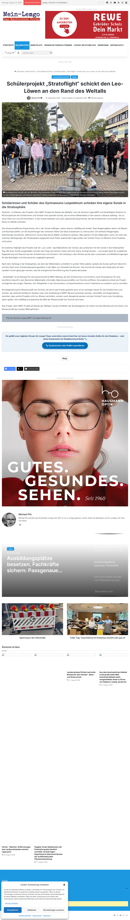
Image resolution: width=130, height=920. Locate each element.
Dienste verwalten (11, 903)
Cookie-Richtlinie (25, 915)
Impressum (47, 915)
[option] (65, 565)
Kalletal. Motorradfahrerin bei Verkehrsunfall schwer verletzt (66, 3)
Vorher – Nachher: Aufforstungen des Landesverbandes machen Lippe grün (16, 849)
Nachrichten (22, 45)
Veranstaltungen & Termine (58, 45)
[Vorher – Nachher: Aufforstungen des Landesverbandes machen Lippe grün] (16, 749)
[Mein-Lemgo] (21, 16)
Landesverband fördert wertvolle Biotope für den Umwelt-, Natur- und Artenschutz (81, 674)
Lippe (74, 77)
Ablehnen (31, 910)
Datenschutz (37, 915)
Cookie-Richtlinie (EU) (85, 45)
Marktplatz (36, 45)
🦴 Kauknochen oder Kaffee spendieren (65, 346)
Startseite (8, 45)
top (65, 358)
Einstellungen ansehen (53, 910)
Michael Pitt (35, 98)
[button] (64, 884)
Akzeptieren (12, 910)
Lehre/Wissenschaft (45, 71)
